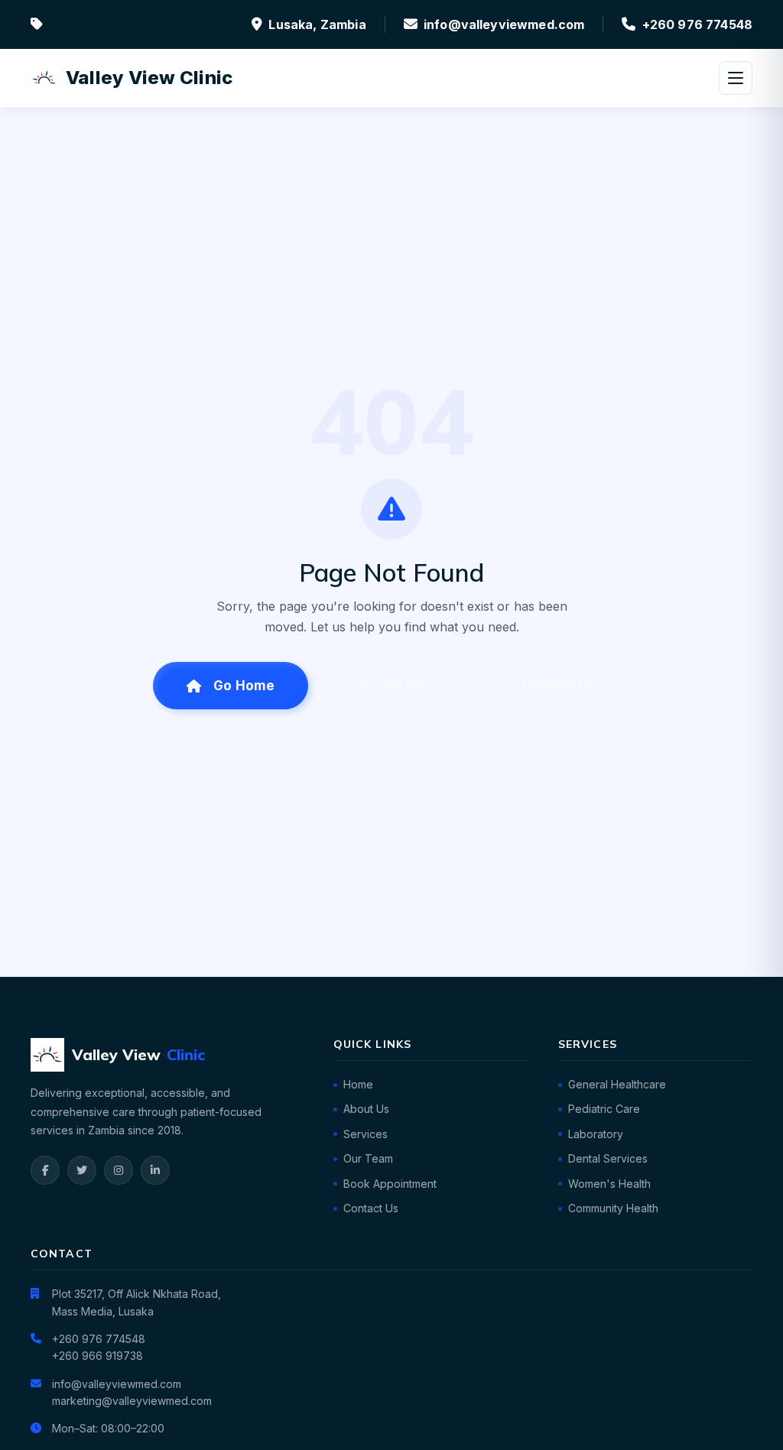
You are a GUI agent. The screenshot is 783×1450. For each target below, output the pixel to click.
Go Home (244, 685)
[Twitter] (81, 1170)
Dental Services (608, 1158)
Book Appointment (390, 1183)
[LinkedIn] (155, 1170)
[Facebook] (45, 1170)
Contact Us (558, 685)
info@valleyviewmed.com (504, 24)
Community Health (613, 1208)
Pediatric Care (604, 1108)
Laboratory (595, 1133)
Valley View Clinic (149, 77)
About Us (366, 1108)
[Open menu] (735, 78)
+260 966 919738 (97, 1355)
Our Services (397, 685)
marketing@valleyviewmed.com (132, 1400)
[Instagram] (118, 1170)
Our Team (368, 1158)
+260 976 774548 (697, 24)
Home (358, 1084)
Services (365, 1133)
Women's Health (609, 1183)
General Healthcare (617, 1084)
